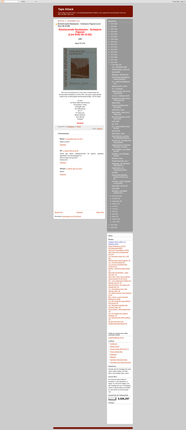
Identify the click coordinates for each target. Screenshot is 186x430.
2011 (112, 62)
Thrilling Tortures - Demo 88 (120, 69)
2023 (112, 31)
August (114, 203)
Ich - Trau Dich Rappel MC (116, 262)
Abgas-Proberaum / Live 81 (116, 246)
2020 (112, 39)
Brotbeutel (113, 354)
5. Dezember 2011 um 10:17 (74, 139)
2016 (112, 49)
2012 (112, 60)
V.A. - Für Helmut (117, 88)
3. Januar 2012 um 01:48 (70, 151)
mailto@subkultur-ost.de (116, 337)
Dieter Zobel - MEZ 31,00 (120, 186)
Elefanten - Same (117, 158)
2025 (112, 26)
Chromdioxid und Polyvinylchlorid (120, 362)
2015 (112, 52)
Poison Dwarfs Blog (116, 352)
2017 (112, 47)
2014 (112, 55)
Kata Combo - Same (118, 133)
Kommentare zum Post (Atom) (71, 216)
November (115, 196)
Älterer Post (100, 212)
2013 (112, 57)
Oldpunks (113, 357)
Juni (113, 209)
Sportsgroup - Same (118, 109)
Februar (114, 219)
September (115, 201)
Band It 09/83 (116, 102)
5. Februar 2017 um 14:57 (74, 168)
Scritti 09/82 (115, 188)
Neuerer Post (59, 212)
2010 (112, 225)
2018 (112, 44)
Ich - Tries (115, 124)
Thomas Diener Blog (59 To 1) (119, 349)
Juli (113, 206)
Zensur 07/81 (116, 131)
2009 (112, 227)
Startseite (80, 212)
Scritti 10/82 (115, 121)
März (114, 216)
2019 (112, 42)
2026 (112, 24)
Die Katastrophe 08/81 (115, 248)
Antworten (63, 145)
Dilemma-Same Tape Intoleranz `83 (119, 260)
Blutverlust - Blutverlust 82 (120, 74)
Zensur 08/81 (116, 72)
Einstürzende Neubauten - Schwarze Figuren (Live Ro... (120, 176)
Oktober (115, 198)
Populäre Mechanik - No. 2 (120, 161)
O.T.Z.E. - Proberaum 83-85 (120, 95)
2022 (112, 34)
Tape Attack (65, 9)
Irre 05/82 (115, 172)
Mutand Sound (114, 346)
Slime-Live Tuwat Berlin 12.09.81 (118, 250)
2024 (112, 29)
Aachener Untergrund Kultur (118, 360)
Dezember (115, 64)
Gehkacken (113, 344)
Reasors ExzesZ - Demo (119, 86)
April (113, 214)
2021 (112, 37)
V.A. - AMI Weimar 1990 (119, 67)
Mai (113, 211)
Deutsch (99, 128)
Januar (114, 221)
